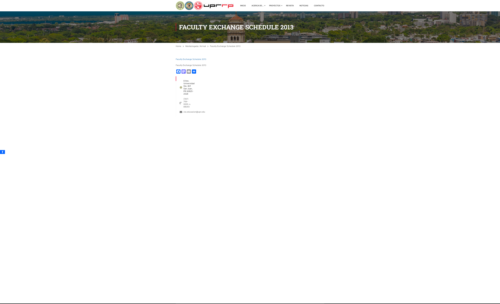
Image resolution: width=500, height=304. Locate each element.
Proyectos (274, 5)
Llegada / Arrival (198, 46)
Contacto (319, 5)
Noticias (303, 5)
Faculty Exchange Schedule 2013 (191, 59)
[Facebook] (2, 152)
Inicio (243, 5)
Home (178, 46)
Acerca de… (257, 5)
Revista (290, 5)
